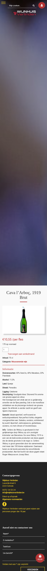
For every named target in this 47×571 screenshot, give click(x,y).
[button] (23, 307)
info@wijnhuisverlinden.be (13, 492)
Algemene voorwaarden (12, 499)
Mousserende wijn (19, 362)
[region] (23, 143)
